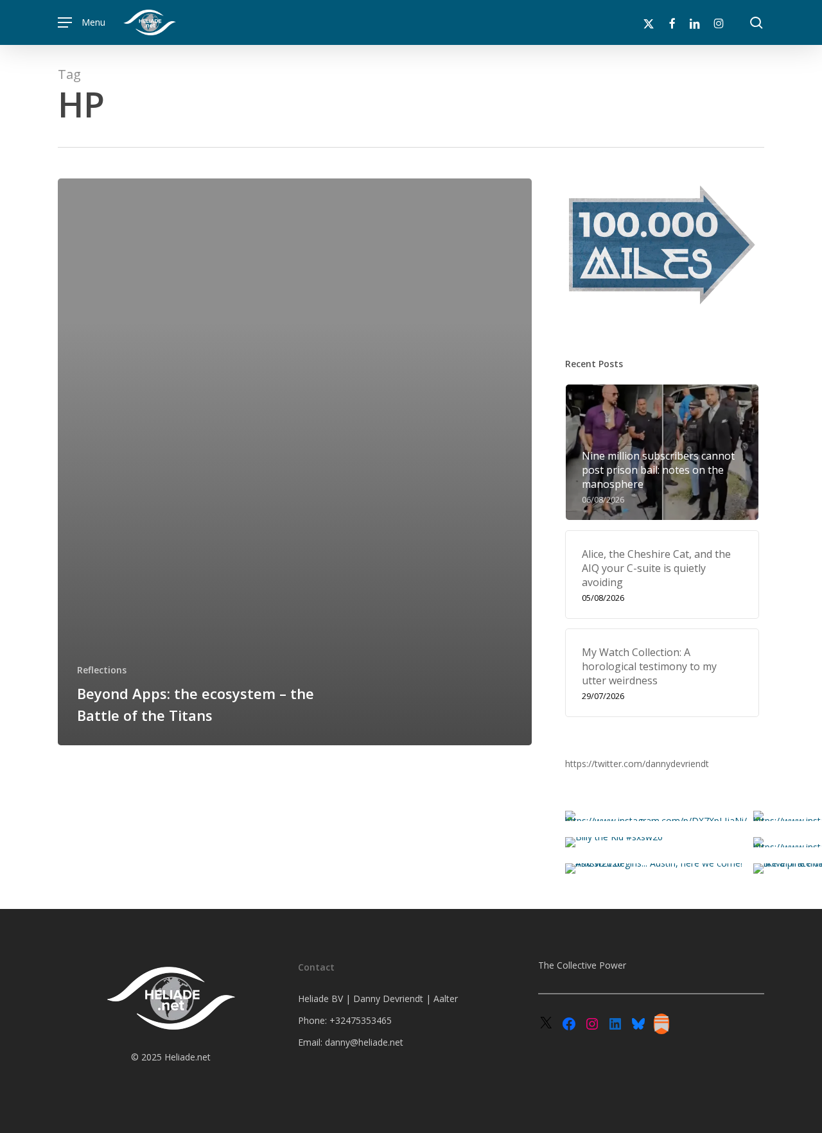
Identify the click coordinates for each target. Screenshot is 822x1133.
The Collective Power (582, 965)
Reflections (102, 670)
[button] (81, 23)
